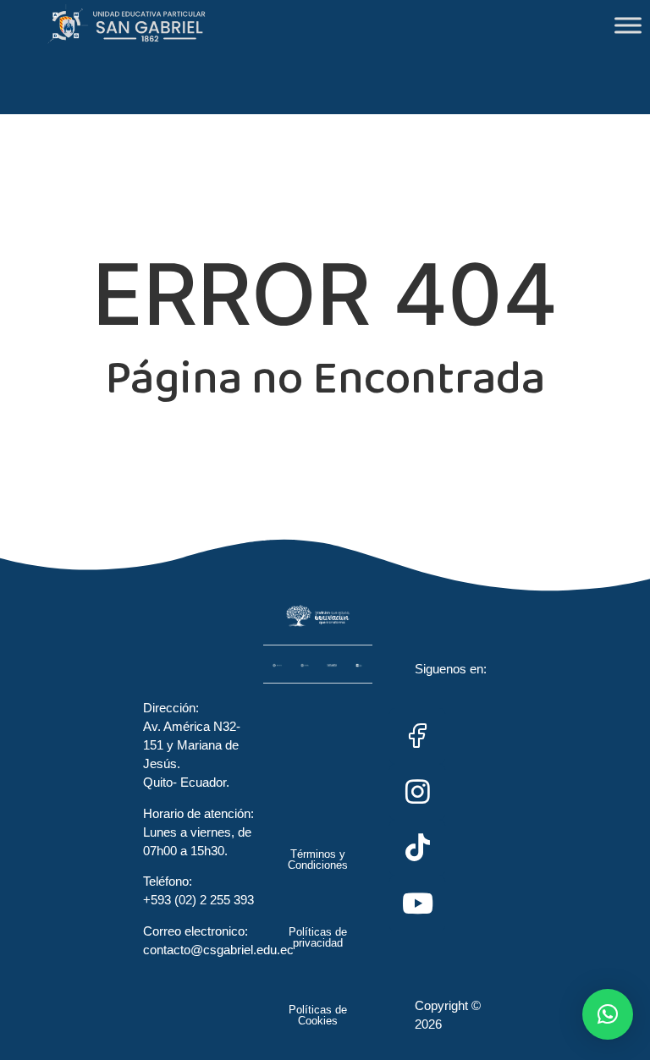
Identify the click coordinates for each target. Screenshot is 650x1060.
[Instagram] (417, 792)
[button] (607, 1014)
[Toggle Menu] (628, 25)
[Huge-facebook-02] (417, 736)
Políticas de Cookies (318, 1015)
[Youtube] (417, 903)
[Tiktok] (417, 848)
